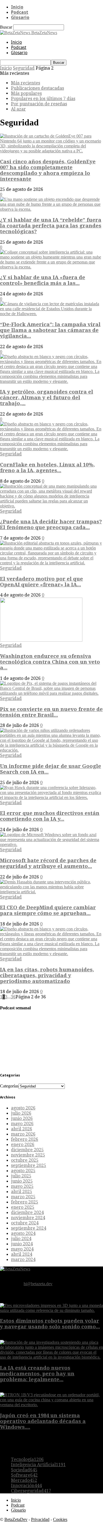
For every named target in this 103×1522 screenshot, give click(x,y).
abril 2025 (21, 1191)
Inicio (17, 7)
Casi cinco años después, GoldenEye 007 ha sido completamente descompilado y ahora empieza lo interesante (48, 170)
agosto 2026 (23, 1108)
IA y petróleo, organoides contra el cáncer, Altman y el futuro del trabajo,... (46, 397)
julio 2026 (21, 1113)
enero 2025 (22, 1207)
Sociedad (24, 1469)
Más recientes (25, 83)
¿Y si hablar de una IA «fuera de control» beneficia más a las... (42, 280)
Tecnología (27, 1459)
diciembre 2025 (27, 1149)
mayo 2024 (22, 1249)
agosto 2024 (23, 1233)
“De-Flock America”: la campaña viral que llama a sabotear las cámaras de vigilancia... (50, 330)
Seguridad (24, 68)
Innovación (26, 1485)
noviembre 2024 (28, 1217)
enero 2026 (22, 1144)
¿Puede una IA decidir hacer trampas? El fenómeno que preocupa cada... (51, 524)
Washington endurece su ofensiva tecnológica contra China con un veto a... (50, 662)
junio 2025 (22, 1181)
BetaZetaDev (15, 1519)
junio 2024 (22, 1243)
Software (24, 1475)
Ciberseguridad (31, 1490)
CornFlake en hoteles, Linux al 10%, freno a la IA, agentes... (47, 467)
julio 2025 (21, 1175)
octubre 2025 (24, 1160)
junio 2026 (22, 1118)
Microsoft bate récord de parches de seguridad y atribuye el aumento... (48, 863)
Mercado (24, 1480)
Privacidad (40, 1519)
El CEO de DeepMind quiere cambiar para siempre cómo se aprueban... (48, 910)
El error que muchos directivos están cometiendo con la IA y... (49, 816)
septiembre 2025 (28, 1165)
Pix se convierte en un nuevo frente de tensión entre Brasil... (51, 712)
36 (13, 996)
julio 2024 (21, 1238)
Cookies (60, 1519)
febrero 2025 (24, 1202)
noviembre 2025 (28, 1155)
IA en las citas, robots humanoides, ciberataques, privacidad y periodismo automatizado (47, 975)
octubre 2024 (24, 1223)
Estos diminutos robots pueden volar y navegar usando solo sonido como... (50, 1323)
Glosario (20, 17)
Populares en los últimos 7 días (43, 98)
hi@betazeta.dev (38, 1283)
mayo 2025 (22, 1186)
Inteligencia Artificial (38, 1464)
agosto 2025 (23, 1170)
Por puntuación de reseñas (39, 103)
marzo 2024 (23, 1259)
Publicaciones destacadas (37, 88)
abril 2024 (21, 1254)
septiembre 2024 (28, 1228)
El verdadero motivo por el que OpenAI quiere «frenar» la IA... (41, 581)
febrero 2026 (24, 1139)
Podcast (19, 12)
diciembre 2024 (27, 1212)
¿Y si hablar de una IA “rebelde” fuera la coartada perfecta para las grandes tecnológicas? (50, 225)
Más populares (26, 93)
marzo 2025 (23, 1196)
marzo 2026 (23, 1134)
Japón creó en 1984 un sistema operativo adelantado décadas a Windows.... (43, 1421)
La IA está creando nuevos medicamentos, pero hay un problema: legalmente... (37, 1373)
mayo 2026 (22, 1123)
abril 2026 (21, 1128)
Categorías (9, 1086)
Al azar (18, 109)
